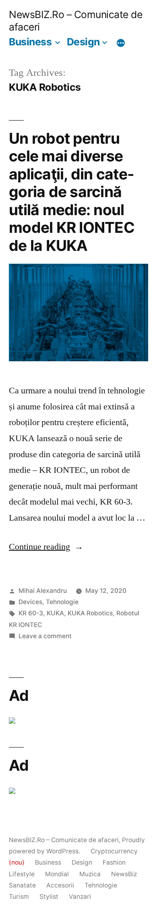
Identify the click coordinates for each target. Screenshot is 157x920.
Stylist (48, 896)
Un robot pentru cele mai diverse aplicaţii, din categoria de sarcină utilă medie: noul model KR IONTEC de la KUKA (71, 191)
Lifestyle (22, 874)
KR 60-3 (31, 613)
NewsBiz (124, 874)
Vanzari (80, 896)
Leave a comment (45, 636)
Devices (30, 602)
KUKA (55, 613)
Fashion (114, 862)
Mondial (57, 874)
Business (30, 42)
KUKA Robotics (90, 613)
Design (83, 42)
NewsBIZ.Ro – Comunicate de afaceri (64, 840)
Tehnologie (62, 602)
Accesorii (60, 885)
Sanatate (22, 885)
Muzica (90, 874)
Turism (19, 896)
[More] (121, 43)
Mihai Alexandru (43, 590)
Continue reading (46, 546)
